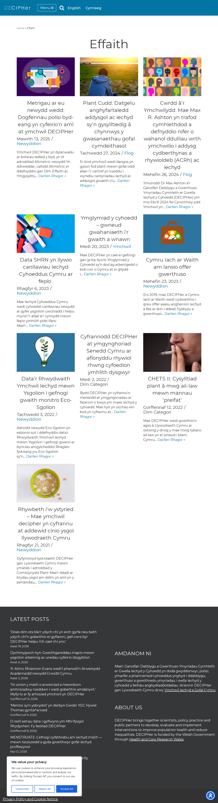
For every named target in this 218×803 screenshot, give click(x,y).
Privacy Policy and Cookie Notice (30, 799)
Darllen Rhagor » (52, 176)
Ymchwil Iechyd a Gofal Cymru (189, 690)
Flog (129, 153)
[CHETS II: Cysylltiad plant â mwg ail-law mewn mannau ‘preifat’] (172, 352)
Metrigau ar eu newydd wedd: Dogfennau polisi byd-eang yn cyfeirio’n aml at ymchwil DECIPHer (46, 117)
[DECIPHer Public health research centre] (18, 8)
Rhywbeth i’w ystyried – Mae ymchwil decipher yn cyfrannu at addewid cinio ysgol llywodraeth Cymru (46, 523)
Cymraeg (93, 8)
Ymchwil (122, 246)
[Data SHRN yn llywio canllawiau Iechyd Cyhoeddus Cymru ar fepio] (46, 233)
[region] (44, 776)
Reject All (45, 788)
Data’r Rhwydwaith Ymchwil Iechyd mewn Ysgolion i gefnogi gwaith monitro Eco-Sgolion (46, 393)
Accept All (66, 788)
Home (20, 28)
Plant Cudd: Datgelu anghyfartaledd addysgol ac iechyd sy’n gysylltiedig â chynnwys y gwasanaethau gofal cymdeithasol (109, 124)
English (74, 8)
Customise (22, 788)
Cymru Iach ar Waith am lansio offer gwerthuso (172, 267)
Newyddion (29, 143)
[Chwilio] (61, 7)
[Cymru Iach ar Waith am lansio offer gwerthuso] (172, 233)
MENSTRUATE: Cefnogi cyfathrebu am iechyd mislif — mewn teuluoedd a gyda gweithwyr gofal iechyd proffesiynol (56, 742)
